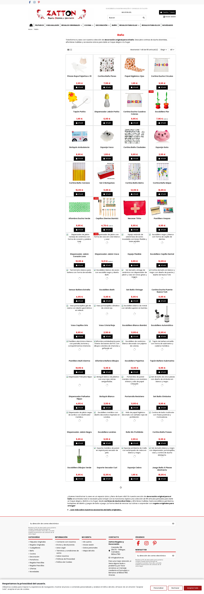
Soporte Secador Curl (107, 467)
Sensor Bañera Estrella (79, 289)
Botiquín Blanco (107, 396)
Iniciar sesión (88, 545)
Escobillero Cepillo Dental (162, 254)
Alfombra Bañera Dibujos (107, 361)
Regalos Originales (37, 545)
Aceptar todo (192, 588)
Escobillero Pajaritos (134, 361)
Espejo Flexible (134, 254)
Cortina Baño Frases (162, 432)
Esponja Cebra (134, 467)
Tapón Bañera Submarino (162, 361)
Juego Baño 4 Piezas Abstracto (162, 468)
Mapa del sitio (89, 551)
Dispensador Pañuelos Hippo (79, 397)
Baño (32, 551)
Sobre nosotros (62, 556)
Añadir (80, 87)
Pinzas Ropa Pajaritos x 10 (79, 76)
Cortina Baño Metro (134, 183)
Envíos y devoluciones (65, 545)
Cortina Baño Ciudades (134, 147)
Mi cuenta (87, 542)
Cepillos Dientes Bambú (107, 218)
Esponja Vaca (106, 147)
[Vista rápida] (79, 74)
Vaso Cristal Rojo (107, 325)
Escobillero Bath (107, 289)
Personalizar (159, 588)
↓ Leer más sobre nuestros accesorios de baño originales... (95, 510)
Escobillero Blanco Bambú (134, 325)
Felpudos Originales (38, 542)
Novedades (34, 572)
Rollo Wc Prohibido (134, 432)
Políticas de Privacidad (65, 559)
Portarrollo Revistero (134, 396)
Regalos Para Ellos (37, 566)
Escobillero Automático (162, 325)
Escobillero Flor (162, 111)
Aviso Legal (60, 548)
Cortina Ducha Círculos (162, 76)
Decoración (34, 557)
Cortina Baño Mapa (162, 183)
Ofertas (33, 569)
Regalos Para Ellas (37, 563)
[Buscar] (143, 18)
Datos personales (90, 548)
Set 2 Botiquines (107, 183)
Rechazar (175, 588)
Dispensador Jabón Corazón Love (79, 255)
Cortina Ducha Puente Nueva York (162, 290)
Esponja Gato (162, 147)
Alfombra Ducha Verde (79, 218)
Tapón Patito (79, 111)
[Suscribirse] (173, 523)
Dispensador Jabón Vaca (107, 254)
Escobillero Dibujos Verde (79, 467)
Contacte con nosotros (66, 542)
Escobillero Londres (107, 432)
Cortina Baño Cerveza (79, 183)
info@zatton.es (117, 557)
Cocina (33, 554)
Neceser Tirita (134, 218)
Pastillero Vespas (162, 218)
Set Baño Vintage (134, 289)
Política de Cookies (64, 562)
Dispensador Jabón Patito (107, 111)
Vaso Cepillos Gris (79, 325)
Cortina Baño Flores (107, 76)
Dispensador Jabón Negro (79, 432)
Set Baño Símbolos (162, 396)
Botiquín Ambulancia (79, 147)
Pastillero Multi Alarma (79, 361)
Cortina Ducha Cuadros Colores (134, 112)
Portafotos (34, 560)
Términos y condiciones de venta (67, 552)
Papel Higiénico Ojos (134, 76)
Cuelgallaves (35, 548)
